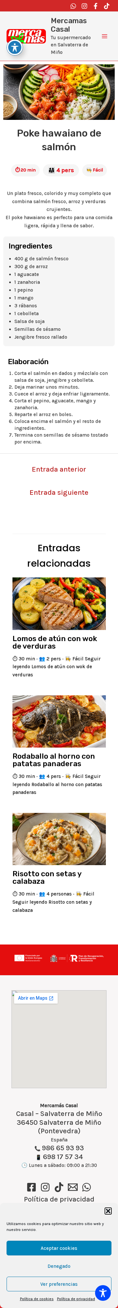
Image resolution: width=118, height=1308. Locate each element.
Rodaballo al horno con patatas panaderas (53, 759)
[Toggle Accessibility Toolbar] (102, 1292)
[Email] (73, 1187)
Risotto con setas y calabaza (46, 877)
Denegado (59, 1266)
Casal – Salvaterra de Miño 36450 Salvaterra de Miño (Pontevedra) (59, 1122)
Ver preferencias (59, 1284)
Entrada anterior (59, 469)
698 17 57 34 (63, 1157)
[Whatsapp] (73, 6)
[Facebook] (95, 6)
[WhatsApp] (86, 1187)
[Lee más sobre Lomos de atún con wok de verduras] (59, 603)
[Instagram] (84, 6)
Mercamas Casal (69, 25)
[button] (108, 1211)
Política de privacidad (76, 1299)
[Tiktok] (107, 6)
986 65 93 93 (63, 1148)
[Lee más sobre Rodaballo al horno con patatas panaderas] (59, 721)
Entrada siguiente (59, 492)
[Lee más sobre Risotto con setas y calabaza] (59, 838)
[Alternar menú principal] (105, 36)
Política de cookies (37, 1299)
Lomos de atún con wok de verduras (54, 642)
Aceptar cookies (59, 1248)
